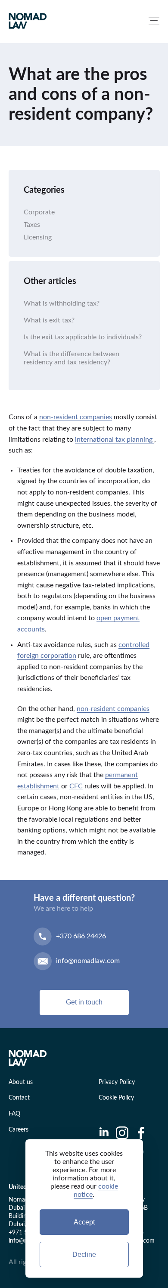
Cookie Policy (116, 1098)
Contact (19, 1098)
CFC (76, 786)
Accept (84, 1222)
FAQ (14, 1114)
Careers (18, 1130)
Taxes (32, 224)
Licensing (38, 237)
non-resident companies (75, 417)
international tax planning (114, 439)
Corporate (39, 212)
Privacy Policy (117, 1082)
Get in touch (84, 1002)
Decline (84, 1254)
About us (21, 1082)
